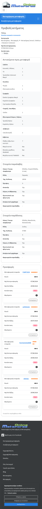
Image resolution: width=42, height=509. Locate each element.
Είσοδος (5, 458)
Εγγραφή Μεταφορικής (10, 454)
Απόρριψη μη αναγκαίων (21, 500)
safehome (26, 307)
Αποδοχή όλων (21, 504)
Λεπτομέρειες (33, 300)
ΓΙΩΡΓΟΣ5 (26, 272)
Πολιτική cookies (11, 493)
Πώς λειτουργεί (8, 464)
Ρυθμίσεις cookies (21, 497)
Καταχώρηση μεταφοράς (13, 16)
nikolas (26, 379)
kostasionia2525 (25, 343)
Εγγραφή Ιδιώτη (8, 451)
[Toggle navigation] (3, 10)
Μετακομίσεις (7, 476)
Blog (4, 472)
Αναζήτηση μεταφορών (11, 21)
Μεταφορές (7, 479)
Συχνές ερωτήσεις (9, 468)
